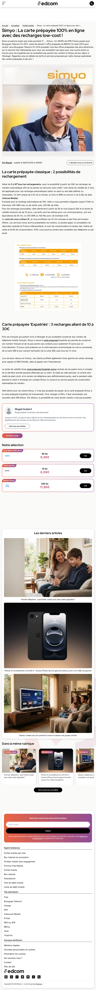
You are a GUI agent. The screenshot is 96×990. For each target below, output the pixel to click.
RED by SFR (9, 922)
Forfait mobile (28, 25)
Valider (48, 831)
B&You (7, 927)
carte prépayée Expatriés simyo (42, 369)
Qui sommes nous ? (13, 958)
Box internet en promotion (16, 857)
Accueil (5, 25)
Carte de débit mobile (14, 887)
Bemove (39, 984)
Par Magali (7, 162)
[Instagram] (28, 977)
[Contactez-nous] (92, 3)
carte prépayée (51, 340)
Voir (85, 456)
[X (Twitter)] (34, 977)
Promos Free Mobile (13, 866)
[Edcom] (48, 3)
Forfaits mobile (12, 436)
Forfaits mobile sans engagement (19, 861)
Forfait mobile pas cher (15, 853)
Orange (7, 905)
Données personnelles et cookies (19, 949)
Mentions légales (12, 945)
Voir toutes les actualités (48, 790)
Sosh (6, 931)
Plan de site (9, 966)
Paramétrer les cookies (15, 954)
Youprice (8, 935)
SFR (6, 910)
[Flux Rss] (39, 977)
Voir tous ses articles (17, 426)
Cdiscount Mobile (12, 914)
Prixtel (7, 918)
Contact (7, 962)
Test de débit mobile (13, 882)
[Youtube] (22, 977)
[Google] (6, 977)
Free (6, 897)
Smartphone (9, 878)
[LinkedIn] (12, 977)
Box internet (9, 874)
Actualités (15, 25)
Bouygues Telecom (13, 901)
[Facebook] (17, 977)
